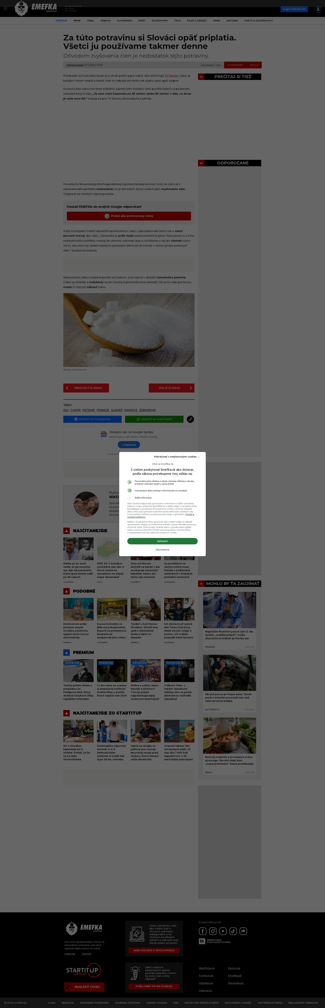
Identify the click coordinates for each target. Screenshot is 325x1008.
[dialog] (162, 504)
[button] (162, 497)
